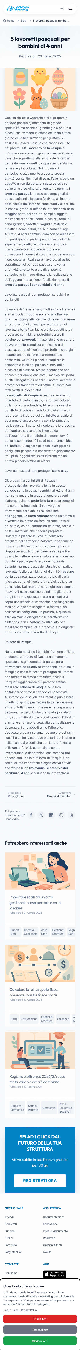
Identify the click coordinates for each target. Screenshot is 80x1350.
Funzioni (10, 1230)
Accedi (9, 1216)
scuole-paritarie (33, 1107)
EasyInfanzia (13, 1252)
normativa (49, 1107)
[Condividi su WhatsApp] (61, 815)
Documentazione (53, 1216)
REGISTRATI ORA (40, 1180)
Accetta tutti (40, 1340)
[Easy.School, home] (18, 8)
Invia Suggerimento (55, 1230)
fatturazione (29, 1018)
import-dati (15, 931)
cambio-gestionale (30, 931)
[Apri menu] (70, 8)
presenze (63, 1018)
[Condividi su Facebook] (31, 815)
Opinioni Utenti (52, 1244)
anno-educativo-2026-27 (66, 1107)
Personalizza (40, 1329)
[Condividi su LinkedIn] (51, 815)
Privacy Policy (29, 1309)
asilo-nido (44, 931)
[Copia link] (71, 815)
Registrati (11, 1223)
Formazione (50, 1223)
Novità (47, 1252)
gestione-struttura (58, 931)
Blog (23, 20)
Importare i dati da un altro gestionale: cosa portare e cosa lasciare (35, 902)
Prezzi (9, 1237)
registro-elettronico (17, 1107)
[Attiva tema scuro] (62, 8)
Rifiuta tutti (40, 1318)
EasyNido (11, 1244)
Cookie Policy (11, 1309)
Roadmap (49, 1237)
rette (14, 1018)
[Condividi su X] (41, 815)
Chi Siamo (11, 1273)
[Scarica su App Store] (54, 1274)
